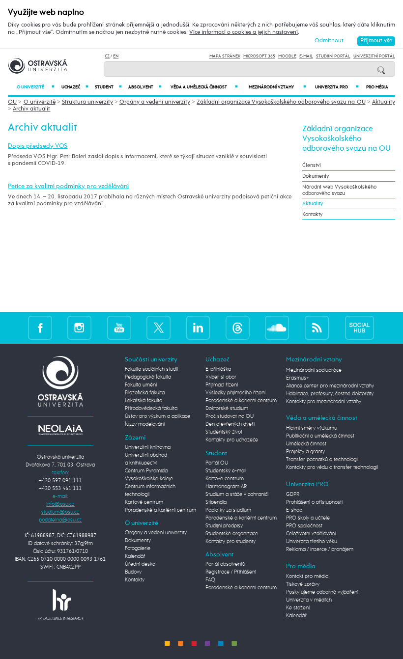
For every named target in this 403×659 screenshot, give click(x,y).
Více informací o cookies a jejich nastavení (243, 32)
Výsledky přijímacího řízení (235, 392)
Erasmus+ (297, 378)
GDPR (292, 494)
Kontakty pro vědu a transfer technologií (332, 467)
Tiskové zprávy (302, 584)
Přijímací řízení (221, 385)
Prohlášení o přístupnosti (314, 502)
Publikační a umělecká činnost (320, 436)
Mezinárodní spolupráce (314, 370)
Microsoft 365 (259, 56)
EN (115, 56)
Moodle (287, 56)
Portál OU (216, 463)
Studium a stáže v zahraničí (236, 494)
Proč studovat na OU (229, 416)
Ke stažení (298, 607)
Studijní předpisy (224, 525)
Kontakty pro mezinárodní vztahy (323, 401)
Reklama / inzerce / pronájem (319, 549)
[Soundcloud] (277, 328)
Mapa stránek (224, 56)
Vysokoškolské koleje (149, 478)
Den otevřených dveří (230, 424)
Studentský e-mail (225, 470)
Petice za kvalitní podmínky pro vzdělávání (68, 186)
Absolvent (145, 87)
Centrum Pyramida (146, 470)
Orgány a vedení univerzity (154, 102)
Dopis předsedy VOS (37, 146)
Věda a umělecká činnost (204, 87)
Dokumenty (315, 176)
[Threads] (238, 328)
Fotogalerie (137, 548)
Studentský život (223, 432)
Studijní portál (333, 56)
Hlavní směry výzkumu (311, 428)
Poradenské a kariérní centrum (160, 510)
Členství (311, 165)
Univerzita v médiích (309, 600)
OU (12, 102)
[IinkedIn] (198, 328)
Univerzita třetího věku (311, 541)
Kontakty (312, 214)
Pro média (377, 87)
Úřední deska (140, 564)
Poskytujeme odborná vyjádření (322, 592)
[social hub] (359, 328)
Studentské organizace (231, 533)
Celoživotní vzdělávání (311, 533)
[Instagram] (79, 328)
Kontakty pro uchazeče (231, 440)
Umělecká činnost (306, 443)
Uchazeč (74, 87)
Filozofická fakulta (145, 392)
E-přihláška (218, 369)
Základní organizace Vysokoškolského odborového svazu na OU (281, 102)
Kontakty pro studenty (230, 541)
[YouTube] (119, 328)
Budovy (133, 572)
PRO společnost (304, 525)
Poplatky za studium (228, 510)
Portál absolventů (225, 564)
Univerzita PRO (337, 87)
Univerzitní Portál (374, 56)
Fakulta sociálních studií (151, 369)
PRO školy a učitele (308, 518)
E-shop (294, 510)
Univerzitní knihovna (148, 447)
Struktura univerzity (87, 102)
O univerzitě (36, 87)
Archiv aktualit (31, 109)
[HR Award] (60, 604)
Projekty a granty (305, 451)
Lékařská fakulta (143, 400)
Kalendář (135, 556)
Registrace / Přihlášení (230, 572)
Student (108, 87)
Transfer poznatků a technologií (322, 459)
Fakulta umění (141, 385)
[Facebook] (40, 328)
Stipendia (216, 502)
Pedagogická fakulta (148, 377)
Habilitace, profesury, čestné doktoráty (330, 393)
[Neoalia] (60, 429)
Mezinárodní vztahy (277, 87)
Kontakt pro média (307, 576)
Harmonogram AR (226, 486)
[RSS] (317, 328)
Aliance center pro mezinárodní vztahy (330, 386)
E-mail (306, 56)
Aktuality (383, 102)
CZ (107, 56)
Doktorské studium (226, 408)
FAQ (210, 579)
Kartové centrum (144, 502)
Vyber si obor (220, 377)
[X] (158, 328)
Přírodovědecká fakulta (151, 408)
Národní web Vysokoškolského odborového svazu (339, 190)
